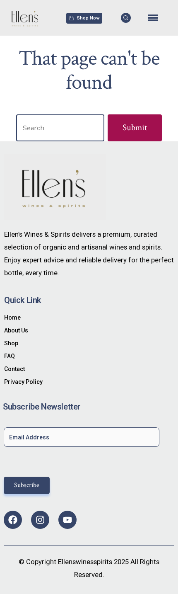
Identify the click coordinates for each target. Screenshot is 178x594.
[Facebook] (13, 520)
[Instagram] (40, 520)
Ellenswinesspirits (85, 562)
